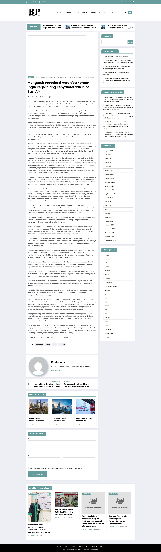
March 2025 (109, 217)
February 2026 (109, 174)
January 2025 (109, 225)
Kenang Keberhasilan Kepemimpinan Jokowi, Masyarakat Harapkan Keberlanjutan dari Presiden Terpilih (118, 134)
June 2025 (108, 206)
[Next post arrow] (95, 384)
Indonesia (40, 77)
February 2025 (109, 221)
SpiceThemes (94, 549)
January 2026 (109, 178)
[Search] (122, 12)
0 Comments (90, 77)
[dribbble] (128, 2)
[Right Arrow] (132, 27)
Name (30, 456)
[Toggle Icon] (130, 12)
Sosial (106, 321)
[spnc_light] (125, 12)
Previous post (55, 381)
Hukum (85, 12)
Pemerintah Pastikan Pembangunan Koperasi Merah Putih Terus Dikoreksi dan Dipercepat (116, 81)
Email (64, 456)
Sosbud (102, 12)
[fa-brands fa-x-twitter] (125, 2)
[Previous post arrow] (28, 384)
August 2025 (109, 198)
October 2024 (109, 237)
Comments (31, 439)
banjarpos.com (77, 549)
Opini (111, 12)
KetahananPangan (111, 286)
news (45, 77)
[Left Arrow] (129, 27)
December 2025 (110, 182)
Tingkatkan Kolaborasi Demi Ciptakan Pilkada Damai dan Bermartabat (76, 385)
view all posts (56, 370)
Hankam (107, 271)
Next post (67, 381)
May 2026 (108, 163)
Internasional (109, 282)
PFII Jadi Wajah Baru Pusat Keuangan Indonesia (107, 26)
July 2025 (108, 202)
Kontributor (63, 77)
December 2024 (110, 229)
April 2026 (108, 167)
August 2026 (109, 151)
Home (59, 12)
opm (49, 77)
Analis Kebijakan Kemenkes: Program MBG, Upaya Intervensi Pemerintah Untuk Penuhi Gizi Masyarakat (93, 521)
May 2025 (108, 209)
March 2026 (109, 170)
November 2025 (110, 186)
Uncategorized (109, 333)
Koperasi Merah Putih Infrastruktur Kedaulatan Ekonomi (84, 419)
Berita (107, 255)
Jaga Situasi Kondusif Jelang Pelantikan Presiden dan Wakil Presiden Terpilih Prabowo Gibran (46, 385)
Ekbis (93, 12)
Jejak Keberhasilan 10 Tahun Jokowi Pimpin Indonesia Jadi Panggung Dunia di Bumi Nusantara (118, 99)
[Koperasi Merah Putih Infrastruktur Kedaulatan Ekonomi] (85, 407)
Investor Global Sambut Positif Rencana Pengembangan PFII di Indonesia (74, 26)
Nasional (107, 290)
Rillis (106, 314)
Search (107, 36)
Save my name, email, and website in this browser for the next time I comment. (56, 468)
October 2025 (109, 190)
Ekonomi (107, 267)
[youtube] (133, 2)
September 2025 (110, 194)
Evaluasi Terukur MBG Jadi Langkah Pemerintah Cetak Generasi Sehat (118, 520)
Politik (76, 12)
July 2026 (108, 155)
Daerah (107, 259)
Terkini (68, 12)
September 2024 (110, 241)
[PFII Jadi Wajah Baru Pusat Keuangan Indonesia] (62, 407)
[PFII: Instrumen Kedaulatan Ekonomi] (38, 407)
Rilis (106, 310)
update (53, 77)
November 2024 (110, 233)
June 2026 (108, 159)
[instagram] (131, 2)
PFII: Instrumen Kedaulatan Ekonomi (37, 419)
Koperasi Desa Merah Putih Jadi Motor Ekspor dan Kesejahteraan (65, 512)
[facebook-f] (123, 2)
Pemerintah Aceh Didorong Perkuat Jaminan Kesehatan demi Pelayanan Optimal (39, 528)
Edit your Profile (82, 366)
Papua (107, 302)
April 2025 (108, 213)
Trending (108, 329)
